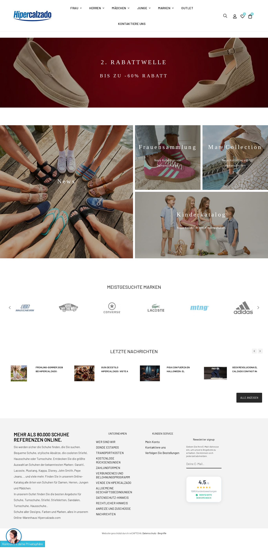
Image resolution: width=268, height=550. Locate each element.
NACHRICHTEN (106, 514)
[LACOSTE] (156, 308)
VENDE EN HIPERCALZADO (113, 482)
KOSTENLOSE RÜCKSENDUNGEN (108, 460)
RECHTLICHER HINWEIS (112, 503)
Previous (10, 308)
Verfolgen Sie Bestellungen (162, 453)
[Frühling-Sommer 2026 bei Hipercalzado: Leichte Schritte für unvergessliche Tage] (19, 373)
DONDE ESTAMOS (107, 447)
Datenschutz (149, 533)
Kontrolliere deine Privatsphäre (22, 544)
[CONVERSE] (112, 308)
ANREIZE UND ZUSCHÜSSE (113, 508)
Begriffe (162, 533)
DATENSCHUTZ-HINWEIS (112, 497)
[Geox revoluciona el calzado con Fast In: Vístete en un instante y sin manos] (215, 373)
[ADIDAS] (243, 308)
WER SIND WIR (105, 442)
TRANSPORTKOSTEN (110, 453)
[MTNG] (199, 308)
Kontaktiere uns (155, 447)
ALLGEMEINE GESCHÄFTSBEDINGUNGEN (114, 490)
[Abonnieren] (219, 464)
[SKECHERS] (24, 308)
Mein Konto (152, 442)
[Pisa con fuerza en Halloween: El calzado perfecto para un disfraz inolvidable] (150, 373)
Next (258, 308)
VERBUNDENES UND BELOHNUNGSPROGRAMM (113, 475)
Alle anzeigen (249, 397)
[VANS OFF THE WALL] (68, 308)
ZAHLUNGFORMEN (108, 468)
